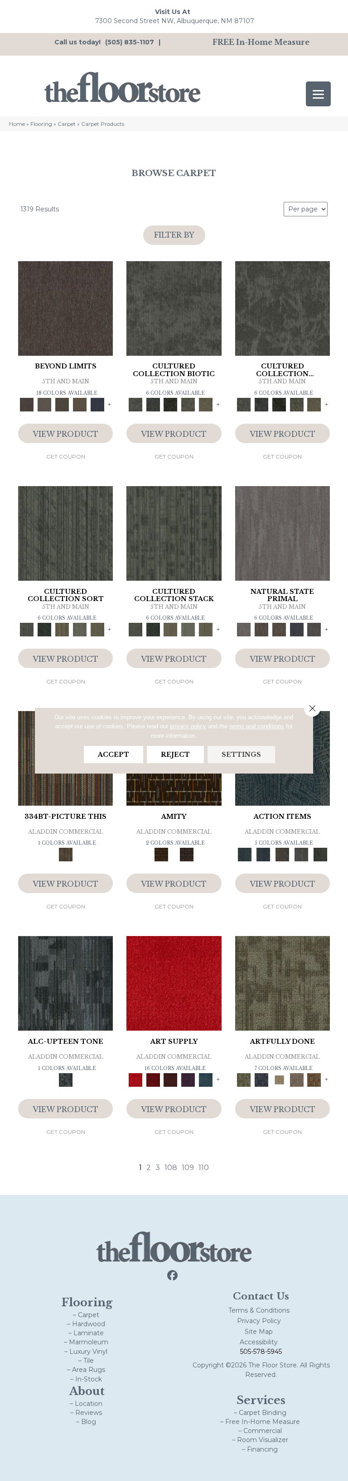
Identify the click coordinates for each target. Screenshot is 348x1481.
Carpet (67, 123)
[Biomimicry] (173, 307)
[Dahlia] (152, 1079)
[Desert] (44, 404)
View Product (65, 434)
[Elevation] (62, 404)
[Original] (314, 629)
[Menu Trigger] (318, 93)
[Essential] (261, 629)
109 (188, 1167)
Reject (175, 754)
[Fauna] (79, 404)
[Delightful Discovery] (282, 982)
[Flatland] (97, 404)
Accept (113, 754)
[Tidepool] (245, 854)
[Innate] (296, 629)
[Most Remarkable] (261, 1079)
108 (170, 1167)
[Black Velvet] (186, 854)
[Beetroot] (170, 1079)
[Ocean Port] (263, 854)
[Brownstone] (282, 854)
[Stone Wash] (205, 1079)
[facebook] (172, 1275)
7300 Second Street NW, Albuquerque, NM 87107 (174, 21)
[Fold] (62, 629)
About (87, 1391)
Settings (241, 754)
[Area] (65, 307)
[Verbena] (188, 1079)
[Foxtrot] (65, 982)
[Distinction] (205, 404)
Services (261, 1400)
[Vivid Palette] (314, 1079)
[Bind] (65, 532)
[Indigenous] (278, 629)
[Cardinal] (173, 982)
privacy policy (188, 726)
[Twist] (97, 629)
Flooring (41, 123)
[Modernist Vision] (278, 1079)
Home (17, 123)
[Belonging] (282, 532)
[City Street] (320, 854)
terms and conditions (256, 726)
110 (203, 1167)
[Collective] (170, 404)
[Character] (152, 404)
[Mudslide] (65, 854)
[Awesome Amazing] (296, 1079)
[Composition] (188, 404)
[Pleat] (79, 629)
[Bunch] (44, 629)
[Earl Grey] (301, 854)
